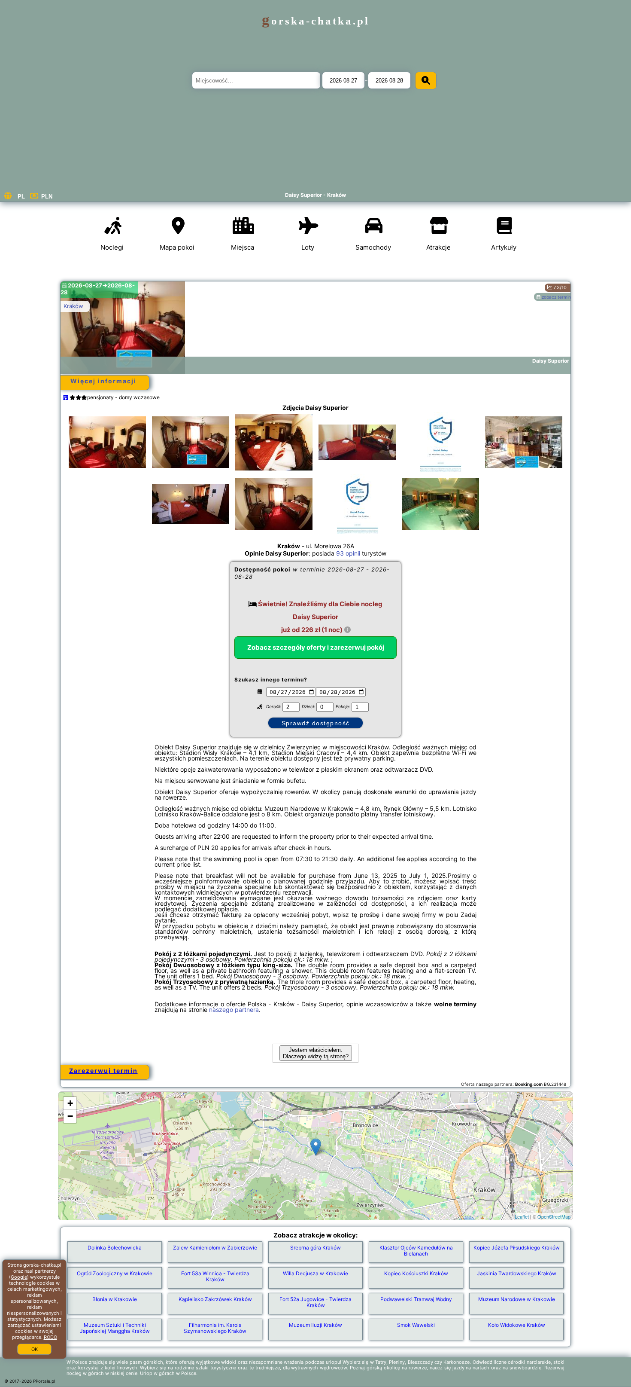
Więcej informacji (103, 381)
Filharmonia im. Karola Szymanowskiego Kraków (215, 1328)
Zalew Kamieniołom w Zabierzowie (215, 1247)
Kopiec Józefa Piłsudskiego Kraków (516, 1247)
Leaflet (522, 1216)
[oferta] (65, 397)
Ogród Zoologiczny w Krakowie (114, 1273)
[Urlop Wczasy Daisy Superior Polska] (107, 442)
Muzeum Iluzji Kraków (315, 1325)
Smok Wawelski (416, 1325)
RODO (50, 1337)
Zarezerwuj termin (103, 1070)
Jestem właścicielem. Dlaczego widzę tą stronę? (316, 1053)
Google (19, 1277)
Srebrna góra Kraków (315, 1247)
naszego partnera (234, 1009)
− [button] (70, 1116)
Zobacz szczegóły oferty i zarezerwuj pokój (315, 647)
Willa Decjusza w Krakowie (315, 1273)
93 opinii (348, 553)
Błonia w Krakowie (114, 1299)
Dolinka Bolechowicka (115, 1247)
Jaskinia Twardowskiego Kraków (516, 1273)
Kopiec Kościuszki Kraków (416, 1273)
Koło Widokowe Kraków (516, 1325)
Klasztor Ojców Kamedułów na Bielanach (416, 1250)
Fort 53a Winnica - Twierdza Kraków (215, 1276)
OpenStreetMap (553, 1216)
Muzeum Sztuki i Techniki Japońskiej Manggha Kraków (115, 1328)
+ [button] (70, 1103)
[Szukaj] (426, 80)
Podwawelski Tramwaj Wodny (416, 1299)
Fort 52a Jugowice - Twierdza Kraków (315, 1302)
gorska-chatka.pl (316, 21)
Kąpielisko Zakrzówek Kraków (215, 1299)
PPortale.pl (44, 1381)
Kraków (73, 305)
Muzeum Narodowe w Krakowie (516, 1299)
